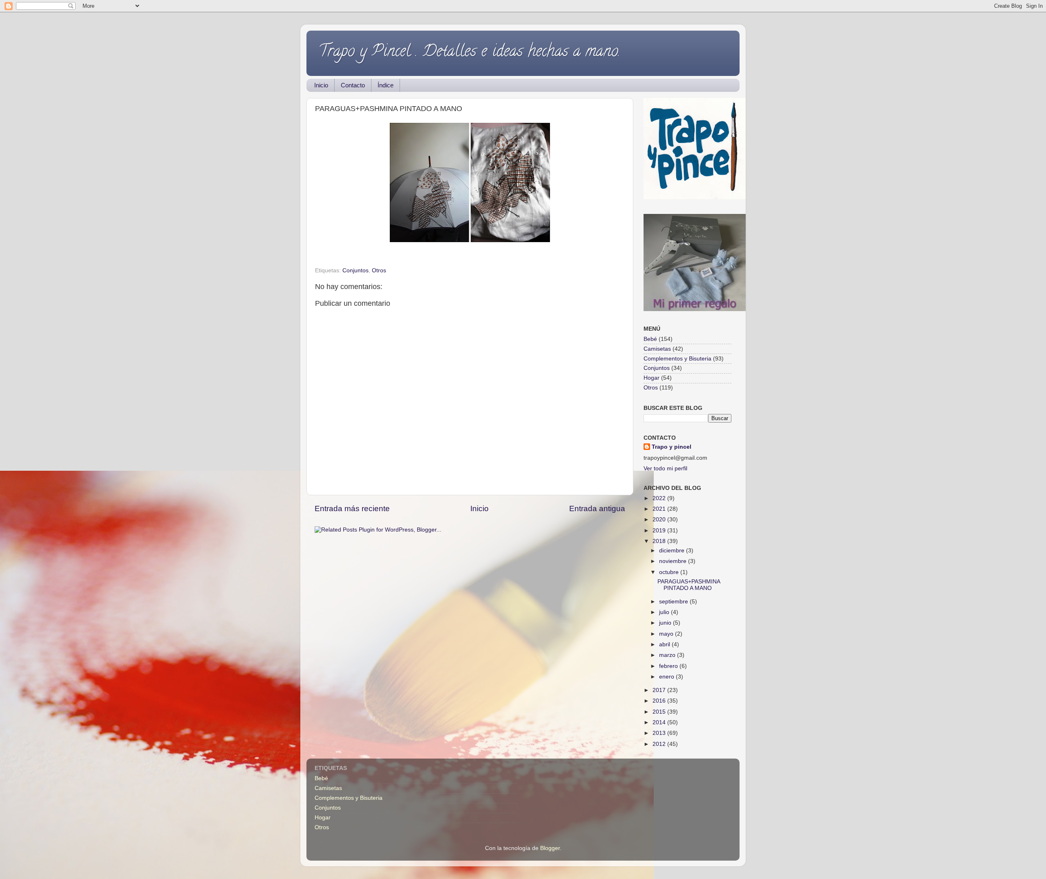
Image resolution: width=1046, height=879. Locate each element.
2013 (660, 733)
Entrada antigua (597, 508)
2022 (660, 498)
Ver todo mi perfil (665, 468)
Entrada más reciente (352, 508)
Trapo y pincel (671, 447)
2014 (660, 722)
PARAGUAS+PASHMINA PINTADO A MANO (688, 585)
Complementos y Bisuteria (677, 359)
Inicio (321, 85)
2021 (660, 509)
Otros (379, 270)
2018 (660, 541)
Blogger (550, 848)
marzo (668, 655)
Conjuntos (355, 270)
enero (667, 677)
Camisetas (657, 349)
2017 (660, 690)
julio (665, 612)
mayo (667, 634)
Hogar (651, 378)
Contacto (353, 85)
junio (666, 623)
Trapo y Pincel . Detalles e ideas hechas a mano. (469, 52)
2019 (660, 530)
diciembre (672, 550)
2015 (660, 712)
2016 (660, 701)
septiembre (674, 602)
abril (665, 644)
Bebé (650, 339)
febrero (669, 666)
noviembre (673, 561)
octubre (669, 572)
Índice (385, 85)
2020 (660, 519)
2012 (660, 744)
